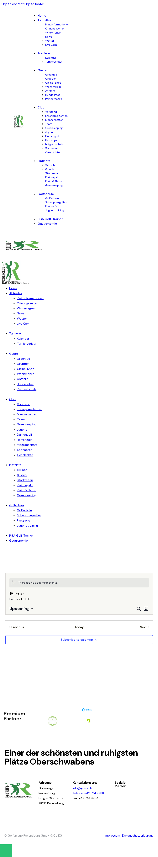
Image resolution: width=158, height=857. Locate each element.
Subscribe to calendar (77, 640)
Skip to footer (34, 4)
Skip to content (13, 4)
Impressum (112, 835)
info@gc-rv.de (82, 788)
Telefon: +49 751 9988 (88, 793)
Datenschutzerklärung (138, 835)
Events (13, 599)
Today (79, 627)
